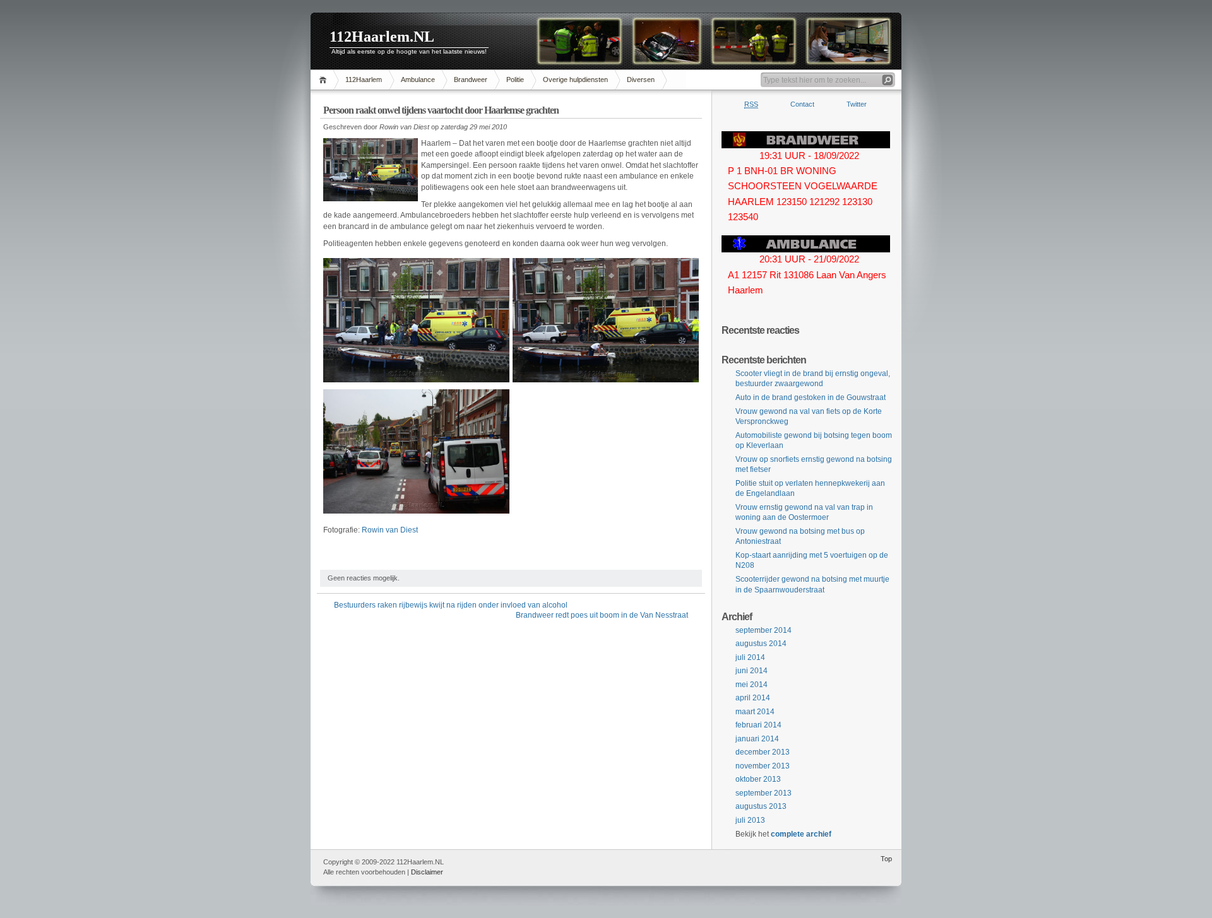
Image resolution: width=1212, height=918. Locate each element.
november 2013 (762, 766)
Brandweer (470, 79)
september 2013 (763, 793)
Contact (802, 104)
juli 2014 (750, 657)
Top (886, 858)
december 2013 (762, 752)
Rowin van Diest (390, 530)
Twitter (857, 104)
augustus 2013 (761, 806)
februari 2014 (758, 725)
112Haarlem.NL (382, 36)
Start (325, 80)
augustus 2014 (761, 643)
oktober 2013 (758, 779)
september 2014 (763, 630)
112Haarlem (363, 79)
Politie (515, 79)
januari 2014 (757, 738)
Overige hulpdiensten (575, 79)
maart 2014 (755, 711)
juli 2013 (750, 820)
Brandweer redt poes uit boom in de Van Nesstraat (602, 615)
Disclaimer (427, 872)
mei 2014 (751, 684)
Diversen (641, 79)
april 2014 (752, 697)
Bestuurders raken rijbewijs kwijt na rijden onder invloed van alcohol (450, 605)
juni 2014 (751, 670)
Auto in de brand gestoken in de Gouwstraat (810, 397)
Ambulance (418, 79)
